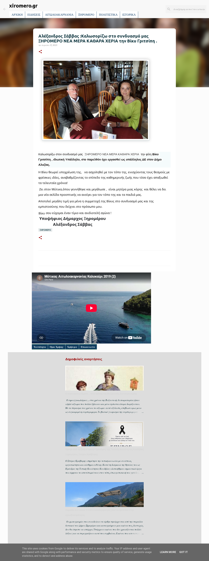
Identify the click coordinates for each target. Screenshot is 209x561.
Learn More (168, 552)
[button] (40, 52)
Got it (183, 552)
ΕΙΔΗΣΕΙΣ (33, 14)
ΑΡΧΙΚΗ (17, 14)
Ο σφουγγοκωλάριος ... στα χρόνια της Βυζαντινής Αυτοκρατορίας (101, 393)
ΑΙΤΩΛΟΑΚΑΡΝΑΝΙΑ (59, 14)
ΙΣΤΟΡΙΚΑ (129, 14)
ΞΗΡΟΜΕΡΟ (86, 14)
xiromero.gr (23, 5)
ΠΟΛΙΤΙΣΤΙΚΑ (108, 14)
